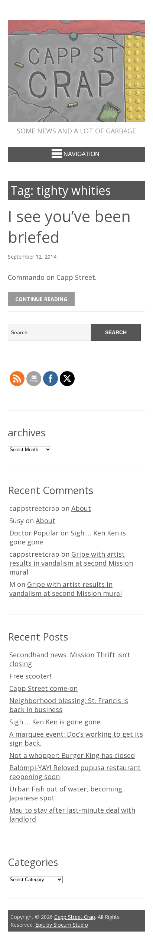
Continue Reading (41, 299)
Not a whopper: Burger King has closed (72, 755)
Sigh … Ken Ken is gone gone (54, 721)
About (81, 508)
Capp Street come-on (43, 688)
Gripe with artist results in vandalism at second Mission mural (71, 563)
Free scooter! (30, 675)
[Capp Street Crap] (77, 115)
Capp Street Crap (74, 916)
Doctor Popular (34, 532)
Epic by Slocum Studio (61, 924)
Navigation (82, 154)
